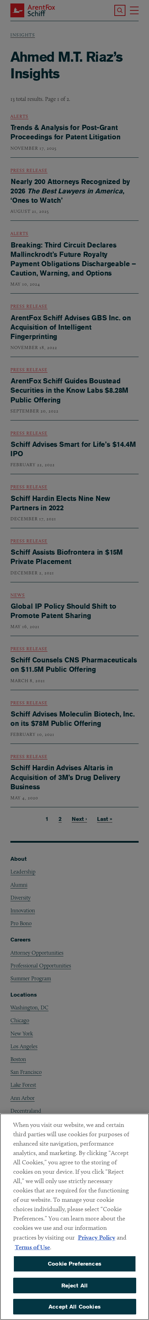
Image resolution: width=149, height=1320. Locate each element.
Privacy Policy (96, 1237)
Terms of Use (32, 1247)
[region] (74, 1216)
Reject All (74, 1285)
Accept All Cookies (74, 1306)
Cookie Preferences (74, 1263)
